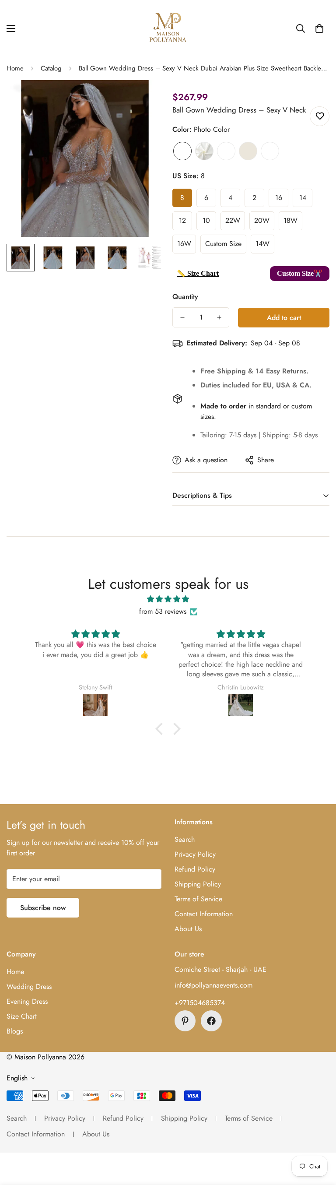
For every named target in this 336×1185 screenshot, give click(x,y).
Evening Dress (27, 1001)
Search (185, 839)
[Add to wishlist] (319, 116)
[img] (168, 599)
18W (291, 220)
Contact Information (204, 914)
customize (270, 151)
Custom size (223, 244)
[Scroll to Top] (319, 1137)
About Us (188, 929)
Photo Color (182, 151)
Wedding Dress (29, 986)
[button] (319, 28)
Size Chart (22, 1016)
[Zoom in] (145, 99)
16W (184, 244)
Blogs (15, 1031)
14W (263, 244)
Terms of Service (198, 899)
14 (302, 198)
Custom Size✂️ (299, 273)
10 (206, 220)
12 (182, 220)
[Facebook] (211, 1020)
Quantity (185, 297)
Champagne (226, 151)
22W (232, 220)
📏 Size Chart (198, 273)
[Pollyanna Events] (168, 28)
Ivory (204, 151)
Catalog (51, 68)
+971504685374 (200, 1003)
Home (15, 68)
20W (262, 220)
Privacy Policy (195, 854)
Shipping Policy (198, 884)
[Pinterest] (185, 1020)
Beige (248, 151)
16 (278, 198)
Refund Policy (195, 869)
